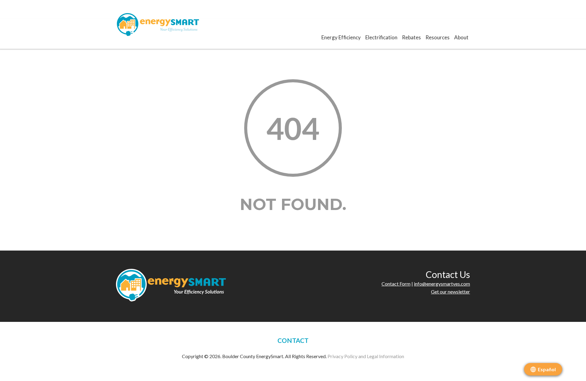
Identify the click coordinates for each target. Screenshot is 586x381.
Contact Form (396, 284)
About (461, 37)
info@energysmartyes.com (442, 284)
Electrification (381, 37)
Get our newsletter (450, 291)
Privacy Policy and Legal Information (365, 356)
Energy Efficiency (341, 37)
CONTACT (293, 340)
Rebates (411, 37)
